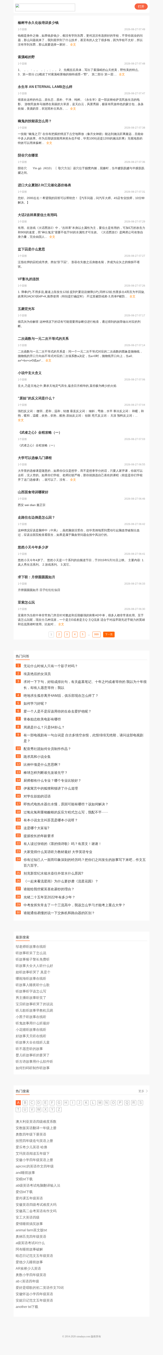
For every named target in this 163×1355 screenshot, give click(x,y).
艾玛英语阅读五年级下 (33, 1153)
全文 (73, 44)
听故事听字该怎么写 (31, 991)
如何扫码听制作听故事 (33, 1068)
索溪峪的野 (26, 57)
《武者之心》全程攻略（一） (40, 432)
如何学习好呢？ (35, 703)
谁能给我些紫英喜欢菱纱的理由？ (49, 889)
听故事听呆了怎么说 (31, 953)
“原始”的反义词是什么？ (36, 398)
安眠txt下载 (24, 1179)
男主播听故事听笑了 (31, 997)
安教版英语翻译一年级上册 (36, 1128)
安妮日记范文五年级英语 (34, 1300)
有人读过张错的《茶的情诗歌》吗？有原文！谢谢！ (63, 844)
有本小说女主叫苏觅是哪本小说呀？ (51, 820)
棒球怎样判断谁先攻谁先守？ (46, 772)
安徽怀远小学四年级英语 (34, 1294)
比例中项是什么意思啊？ (42, 764)
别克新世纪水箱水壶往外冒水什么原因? (53, 873)
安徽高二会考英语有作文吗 (36, 1211)
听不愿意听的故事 (29, 1049)
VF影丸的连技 (28, 279)
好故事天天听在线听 (31, 1036)
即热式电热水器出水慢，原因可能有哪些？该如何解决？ (66, 804)
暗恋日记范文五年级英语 (34, 1255)
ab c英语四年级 (27, 1281)
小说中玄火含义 (30, 373)
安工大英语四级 (27, 1217)
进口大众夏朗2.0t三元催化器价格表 (44, 185)
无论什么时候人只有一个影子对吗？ (51, 666)
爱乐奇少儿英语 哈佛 (31, 1147)
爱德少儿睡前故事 (29, 1262)
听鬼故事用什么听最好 (33, 1023)
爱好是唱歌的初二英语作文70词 (40, 1287)
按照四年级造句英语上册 (34, 1141)
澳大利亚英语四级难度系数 (36, 1121)
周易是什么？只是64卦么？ (44, 727)
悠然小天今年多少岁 (33, 547)
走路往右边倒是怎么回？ (36, 517)
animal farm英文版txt (31, 1230)
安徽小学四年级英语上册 (34, 1160)
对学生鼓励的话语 (37, 796)
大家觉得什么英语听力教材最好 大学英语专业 (58, 852)
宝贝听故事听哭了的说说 (34, 1004)
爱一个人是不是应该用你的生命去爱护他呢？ (57, 711)
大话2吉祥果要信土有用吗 (37, 215)
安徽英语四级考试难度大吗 (36, 1204)
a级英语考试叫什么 (30, 1243)
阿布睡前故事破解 (29, 1249)
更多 (141, 1091)
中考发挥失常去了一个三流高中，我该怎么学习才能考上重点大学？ (74, 905)
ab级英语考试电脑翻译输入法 (38, 1185)
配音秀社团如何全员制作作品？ (47, 749)
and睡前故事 (25, 1172)
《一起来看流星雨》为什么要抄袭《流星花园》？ (61, 881)
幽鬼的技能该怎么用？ (35, 121)
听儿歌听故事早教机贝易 (34, 1010)
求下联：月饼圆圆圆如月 (36, 577)
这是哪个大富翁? (36, 828)
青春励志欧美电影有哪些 (42, 719)
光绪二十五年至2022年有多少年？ (49, 897)
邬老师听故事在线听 (31, 946)
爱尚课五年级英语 (29, 1198)
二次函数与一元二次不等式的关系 (43, 338)
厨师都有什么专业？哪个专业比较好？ (52, 780)
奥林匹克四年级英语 (31, 1236)
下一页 (109, 634)
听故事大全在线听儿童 (33, 1042)
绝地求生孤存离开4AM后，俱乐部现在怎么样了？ (61, 695)
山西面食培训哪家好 (33, 492)
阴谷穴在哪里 (28, 155)
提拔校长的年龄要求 (39, 836)
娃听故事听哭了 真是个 (33, 972)
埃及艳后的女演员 (37, 674)
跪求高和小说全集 (37, 757)
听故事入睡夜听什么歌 (33, 985)
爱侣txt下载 (24, 1192)
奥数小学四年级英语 (31, 1275)
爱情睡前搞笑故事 (29, 1224)
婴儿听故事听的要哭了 (33, 1055)
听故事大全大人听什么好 (34, 966)
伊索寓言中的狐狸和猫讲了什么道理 (51, 788)
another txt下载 (27, 1307)
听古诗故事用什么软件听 (34, 1061)
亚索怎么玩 (26, 602)
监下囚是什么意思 (31, 249)
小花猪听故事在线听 (31, 1029)
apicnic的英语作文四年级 (35, 1166)
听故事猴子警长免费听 (33, 959)
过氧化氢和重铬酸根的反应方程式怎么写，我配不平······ (66, 812)
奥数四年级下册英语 (31, 1134)
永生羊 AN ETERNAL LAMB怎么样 (45, 87)
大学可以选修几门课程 (35, 458)
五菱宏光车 (26, 309)
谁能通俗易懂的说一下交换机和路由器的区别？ (59, 913)
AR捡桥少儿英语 (28, 1268)
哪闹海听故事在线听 (31, 978)
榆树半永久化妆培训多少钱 (38, 22)
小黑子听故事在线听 (31, 1017)
